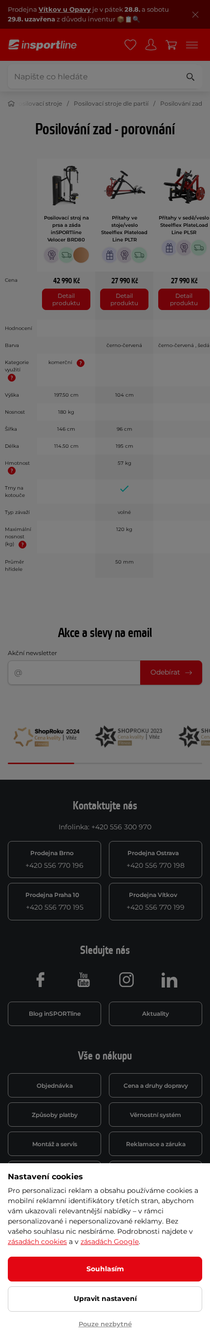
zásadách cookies (37, 1241)
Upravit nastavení (105, 1298)
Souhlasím (105, 1268)
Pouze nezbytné (105, 1324)
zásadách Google (110, 1241)
